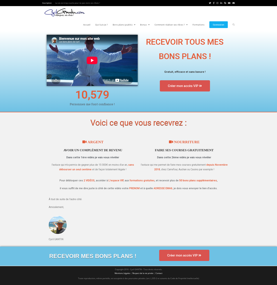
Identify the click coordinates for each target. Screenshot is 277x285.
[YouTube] (229, 3)
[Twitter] (210, 3)
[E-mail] (233, 3)
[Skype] (225, 3)
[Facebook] (213, 3)
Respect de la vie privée (142, 273)
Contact (158, 273)
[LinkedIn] (221, 3)
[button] (185, 85)
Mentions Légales (122, 273)
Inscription (47, 3)
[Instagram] (217, 3)
